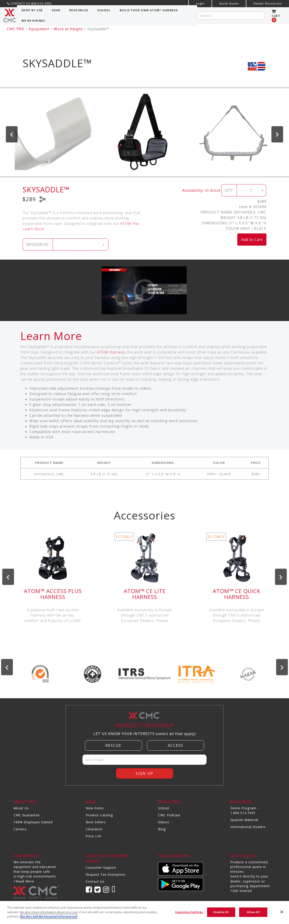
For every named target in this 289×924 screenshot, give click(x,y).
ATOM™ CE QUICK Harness (236, 593)
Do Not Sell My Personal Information (49, 916)
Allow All (253, 912)
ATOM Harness (111, 352)
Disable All (221, 912)
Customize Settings (189, 912)
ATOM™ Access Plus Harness (53, 593)
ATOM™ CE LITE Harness (145, 593)
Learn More (33, 228)
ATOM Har (130, 223)
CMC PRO (15, 28)
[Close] (282, 912)
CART (276, 18)
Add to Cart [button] (252, 239)
